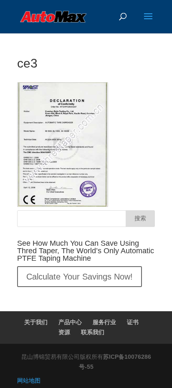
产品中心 (70, 322)
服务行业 (104, 322)
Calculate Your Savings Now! (79, 276)
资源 (64, 332)
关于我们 (36, 322)
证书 (133, 322)
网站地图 (28, 380)
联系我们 (92, 332)
